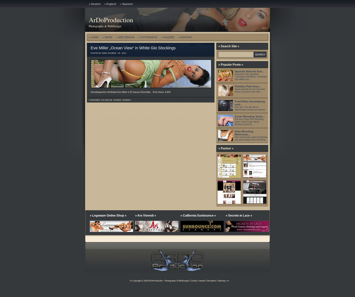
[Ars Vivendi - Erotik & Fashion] (254, 202)
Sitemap (221, 281)
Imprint (202, 281)
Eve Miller (106, 100)
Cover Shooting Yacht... (250, 116)
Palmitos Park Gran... (248, 86)
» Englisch (110, 3)
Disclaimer (211, 281)
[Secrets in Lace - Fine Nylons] (229, 202)
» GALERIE (167, 37)
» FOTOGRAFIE (147, 37)
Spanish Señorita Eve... (249, 71)
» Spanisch (126, 3)
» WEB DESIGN (125, 37)
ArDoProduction (111, 19)
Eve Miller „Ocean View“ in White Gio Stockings (133, 48)
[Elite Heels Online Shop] (229, 176)
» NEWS (107, 37)
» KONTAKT (185, 37)
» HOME (94, 37)
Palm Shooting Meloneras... (244, 133)
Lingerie (126, 100)
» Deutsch (95, 3)
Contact (193, 281)
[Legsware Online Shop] (254, 176)
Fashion (117, 100)
